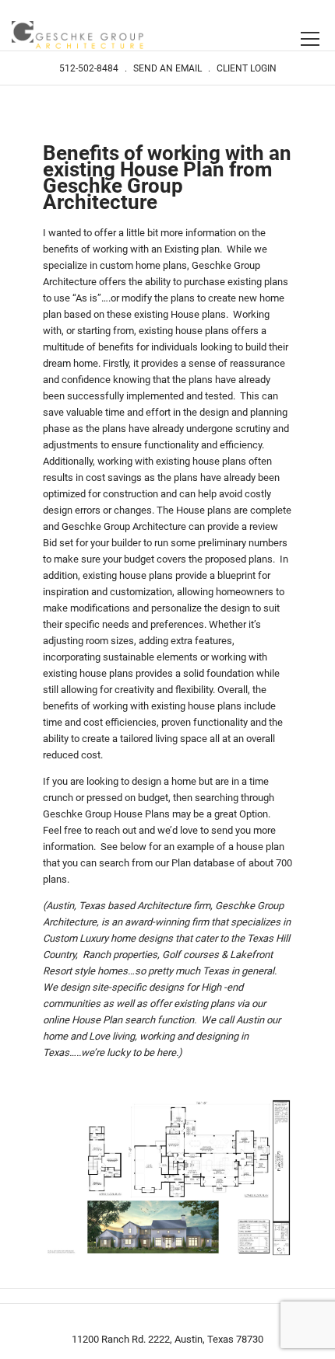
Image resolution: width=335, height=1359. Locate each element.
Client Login (247, 68)
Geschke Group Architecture (78, 36)
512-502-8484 (88, 68)
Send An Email (167, 68)
